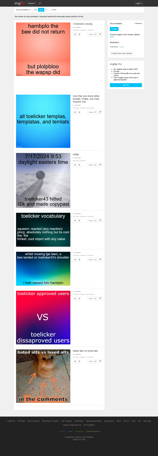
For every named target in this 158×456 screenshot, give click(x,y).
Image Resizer (109, 421)
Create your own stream (121, 53)
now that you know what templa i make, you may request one (86, 99)
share (91, 34)
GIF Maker (21, 421)
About (119, 421)
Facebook (62, 431)
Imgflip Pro (11, 421)
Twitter (70, 431)
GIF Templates (67, 421)
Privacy (126, 421)
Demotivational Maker (93, 421)
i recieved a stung (82, 23)
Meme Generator (34, 421)
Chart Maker (79, 421)
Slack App (147, 421)
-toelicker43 (117, 47)
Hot (35, 10)
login (112, 37)
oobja (76, 154)
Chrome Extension (92, 431)
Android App (79, 431)
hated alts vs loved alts (85, 350)
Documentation (22, 10)
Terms (133, 421)
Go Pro (126, 85)
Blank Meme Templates (50, 421)
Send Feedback (89, 425)
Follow (114, 29)
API (139, 421)
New (41, 10)
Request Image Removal (72, 425)
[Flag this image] (100, 34)
